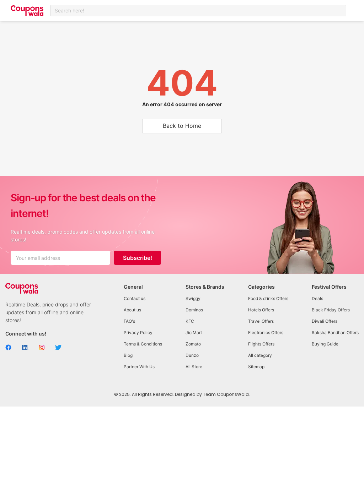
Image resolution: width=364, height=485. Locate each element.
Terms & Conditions (143, 344)
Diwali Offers (324, 321)
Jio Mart (194, 332)
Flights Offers (261, 344)
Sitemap (256, 366)
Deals (317, 298)
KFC (190, 321)
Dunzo (192, 355)
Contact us (134, 298)
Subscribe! (137, 257)
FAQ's (129, 321)
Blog (128, 355)
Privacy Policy (138, 332)
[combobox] (198, 10)
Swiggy (193, 298)
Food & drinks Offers (268, 298)
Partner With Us (139, 366)
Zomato (193, 344)
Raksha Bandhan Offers (335, 332)
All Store (194, 366)
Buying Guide (325, 344)
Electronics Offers (265, 332)
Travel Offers (261, 321)
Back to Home (182, 125)
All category (260, 355)
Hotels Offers (261, 309)
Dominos (194, 309)
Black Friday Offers (331, 309)
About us (132, 309)
